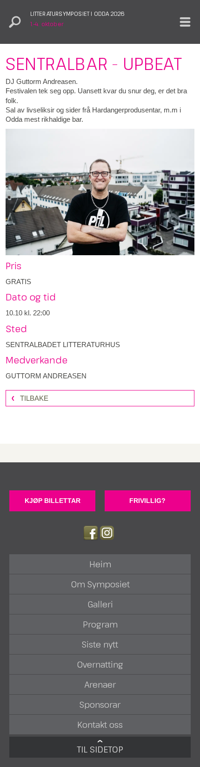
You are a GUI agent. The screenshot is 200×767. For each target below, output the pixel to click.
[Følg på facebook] (90, 532)
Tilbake (34, 398)
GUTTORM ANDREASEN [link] (46, 376)
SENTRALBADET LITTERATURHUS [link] (63, 345)
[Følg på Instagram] (107, 532)
